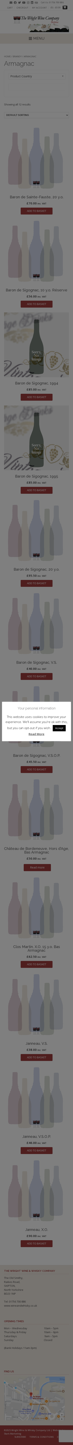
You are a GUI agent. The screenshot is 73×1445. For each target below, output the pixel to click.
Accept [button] (59, 728)
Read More (36, 734)
